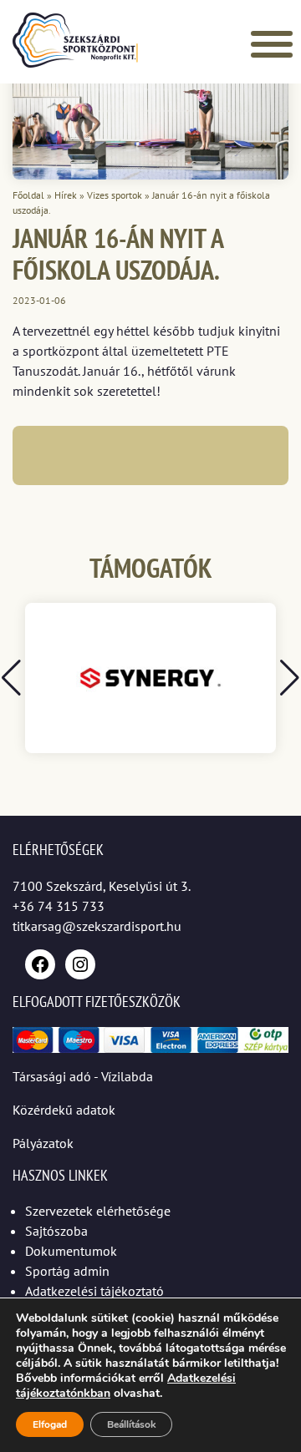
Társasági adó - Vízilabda (83, 1076)
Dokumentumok (71, 1250)
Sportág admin (67, 1270)
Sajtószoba (56, 1230)
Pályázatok (43, 1143)
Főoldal (28, 195)
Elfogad (50, 1424)
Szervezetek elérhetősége (98, 1210)
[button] (289, 678)
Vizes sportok (114, 195)
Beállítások (131, 1424)
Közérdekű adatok (64, 1109)
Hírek (65, 195)
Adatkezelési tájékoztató (94, 1291)
